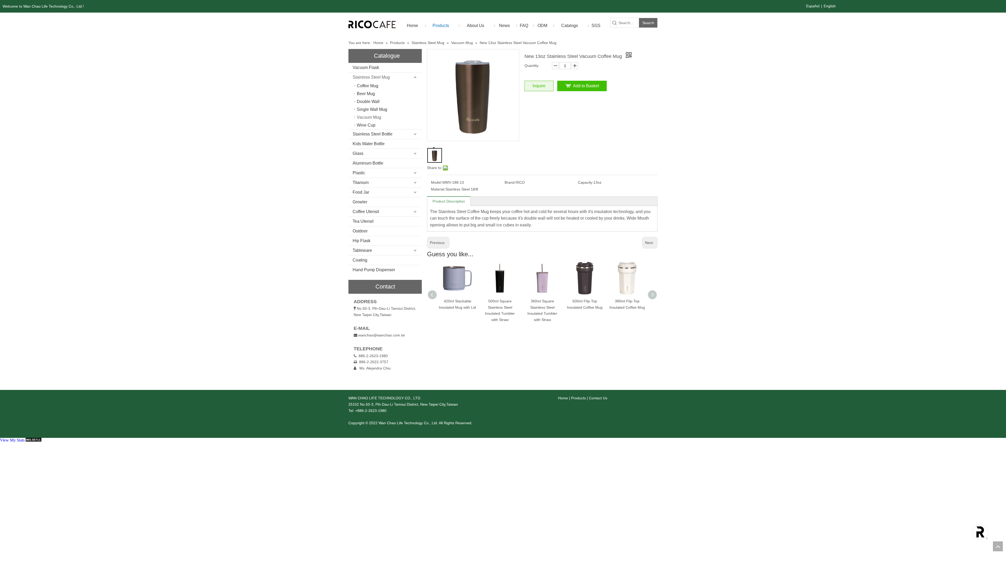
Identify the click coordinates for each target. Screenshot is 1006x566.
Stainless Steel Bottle (372, 134)
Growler (360, 202)
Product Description (449, 201)
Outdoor (360, 231)
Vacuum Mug (369, 117)
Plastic (359, 173)
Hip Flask (361, 240)
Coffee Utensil (366, 211)
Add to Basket (586, 86)
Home (563, 398)
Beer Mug (366, 93)
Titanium (361, 182)
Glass (358, 153)
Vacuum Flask (366, 67)
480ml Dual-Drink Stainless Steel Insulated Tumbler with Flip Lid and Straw (627, 313)
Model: (436, 182)
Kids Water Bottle (369, 144)
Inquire (539, 86)
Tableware (362, 250)
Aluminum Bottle (368, 163)
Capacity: (585, 182)
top (998, 546)
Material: (438, 189)
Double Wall (368, 101)
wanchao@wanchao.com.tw (381, 335)
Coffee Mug (367, 86)
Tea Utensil (363, 221)
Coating (360, 260)
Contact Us (598, 398)
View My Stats (12, 440)
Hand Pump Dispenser (374, 270)
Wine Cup (366, 125)
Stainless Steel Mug (371, 77)
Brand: (510, 182)
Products (578, 398)
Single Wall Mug (372, 109)
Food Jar (361, 192)
